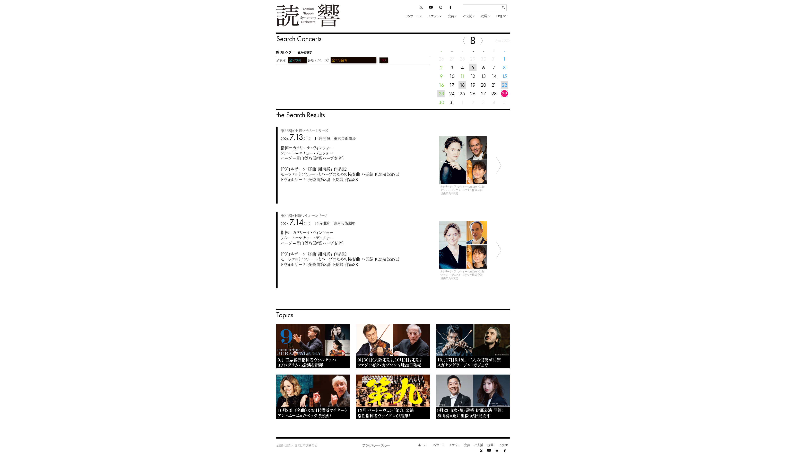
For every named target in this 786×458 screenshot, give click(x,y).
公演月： (281, 60)
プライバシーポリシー (376, 445)
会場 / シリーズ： (319, 60)
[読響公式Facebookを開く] (450, 8)
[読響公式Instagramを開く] (441, 8)
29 (504, 93)
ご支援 (467, 16)
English (501, 16)
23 (441, 93)
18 (462, 85)
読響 (484, 16)
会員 (451, 16)
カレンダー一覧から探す (296, 52)
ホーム (422, 445)
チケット (433, 16)
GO (384, 60)
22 (504, 85)
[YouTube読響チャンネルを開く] (431, 8)
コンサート (412, 16)
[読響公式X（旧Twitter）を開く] (421, 7)
